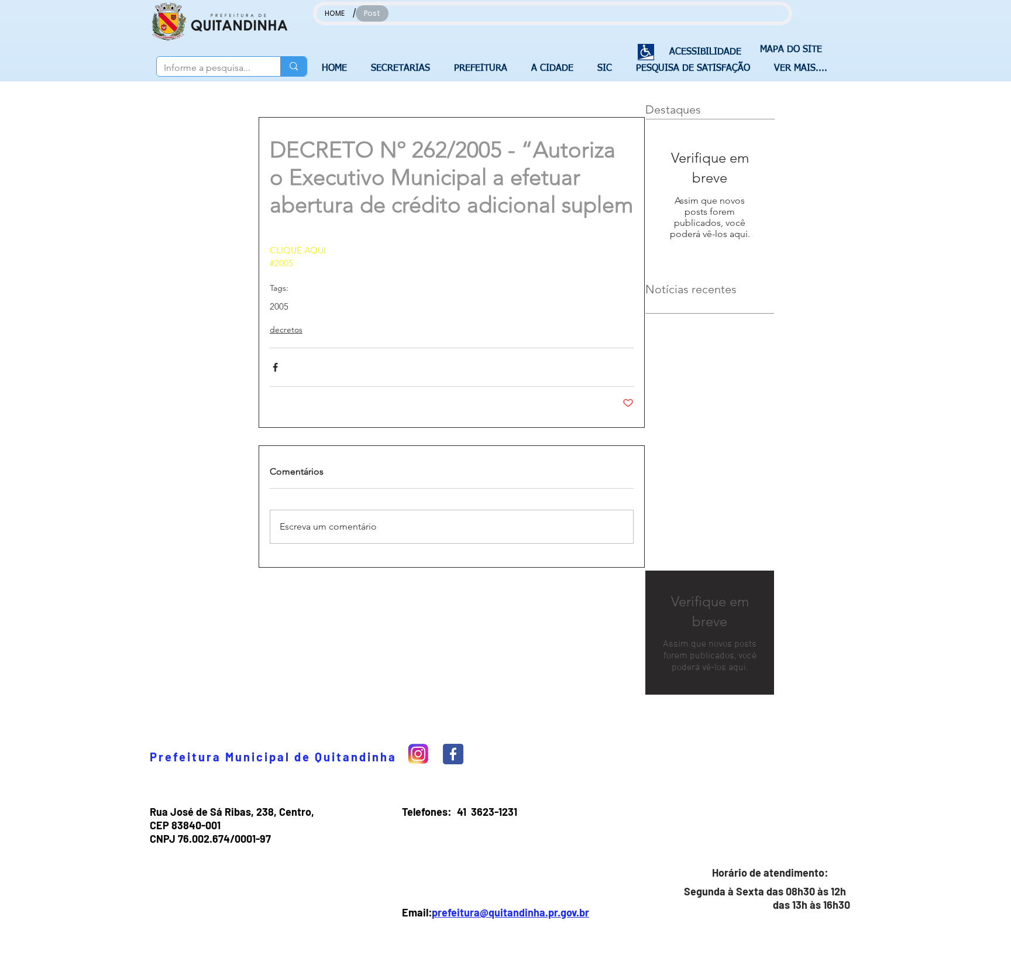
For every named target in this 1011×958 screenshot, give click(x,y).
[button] (403, 68)
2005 (279, 306)
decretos (286, 329)
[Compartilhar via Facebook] (275, 367)
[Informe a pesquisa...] (293, 66)
